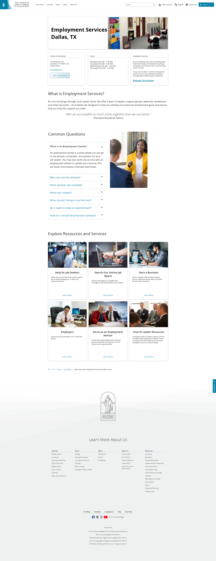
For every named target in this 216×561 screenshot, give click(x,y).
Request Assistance (143, 80)
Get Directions (59, 75)
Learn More (67, 295)
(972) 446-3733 (56, 70)
